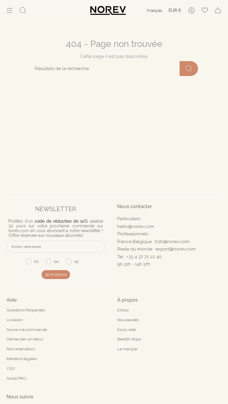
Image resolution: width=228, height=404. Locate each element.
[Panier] (218, 10)
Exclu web (126, 329)
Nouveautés (128, 319)
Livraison (15, 319)
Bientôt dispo (129, 339)
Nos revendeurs (21, 348)
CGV (11, 368)
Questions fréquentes (26, 310)
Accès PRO (16, 378)
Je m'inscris (56, 274)
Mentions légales (22, 358)
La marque (127, 348)
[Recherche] (189, 68)
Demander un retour (25, 339)
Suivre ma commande (27, 329)
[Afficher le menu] (9, 10)
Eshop (123, 310)
